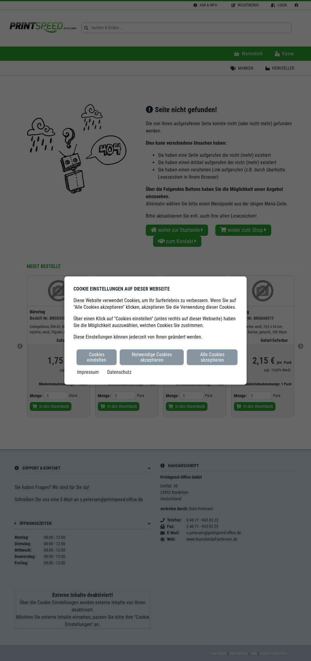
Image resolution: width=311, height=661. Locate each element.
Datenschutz (119, 372)
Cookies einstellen (96, 357)
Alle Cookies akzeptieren (212, 357)
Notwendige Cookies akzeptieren (152, 357)
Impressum (88, 372)
